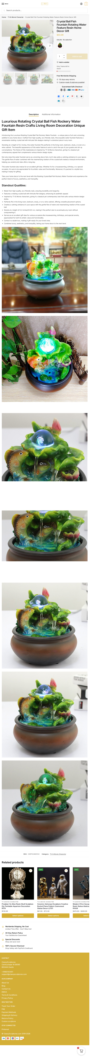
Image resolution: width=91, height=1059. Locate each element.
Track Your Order (8, 1006)
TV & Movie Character (16, 17)
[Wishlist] (30, 870)
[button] (64, 55)
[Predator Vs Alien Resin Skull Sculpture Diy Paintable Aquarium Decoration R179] (18, 883)
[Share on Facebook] (63, 96)
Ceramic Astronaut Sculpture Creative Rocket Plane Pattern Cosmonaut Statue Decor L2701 (52, 906)
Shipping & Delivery (9, 1015)
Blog (3, 986)
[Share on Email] (81, 96)
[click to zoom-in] (27, 46)
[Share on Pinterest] (72, 96)
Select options (17, 916)
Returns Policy (7, 1018)
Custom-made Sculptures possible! (72, 82)
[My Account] (81, 3)
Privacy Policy (7, 998)
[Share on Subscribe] (59, 101)
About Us (5, 983)
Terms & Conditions (9, 995)
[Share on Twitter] (68, 96)
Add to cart (77, 56)
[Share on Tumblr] (77, 96)
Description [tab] (34, 114)
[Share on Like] (59, 96)
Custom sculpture (9, 1021)
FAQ (3, 1009)
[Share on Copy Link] (63, 101)
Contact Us (6, 989)
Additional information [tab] (51, 114)
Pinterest (5, 1029)
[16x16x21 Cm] (60, 45)
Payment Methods (9, 1012)
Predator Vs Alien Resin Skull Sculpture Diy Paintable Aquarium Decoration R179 (17, 906)
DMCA (4, 992)
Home (4, 17)
